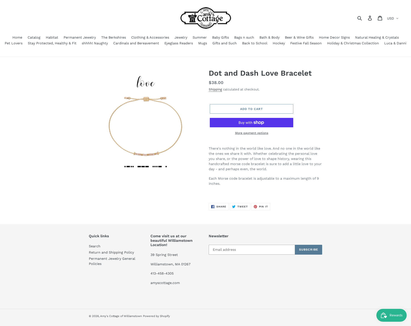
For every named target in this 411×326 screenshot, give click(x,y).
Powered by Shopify (156, 316)
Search (94, 246)
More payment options (251, 133)
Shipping (215, 89)
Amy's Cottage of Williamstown (121, 316)
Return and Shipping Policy (111, 252)
